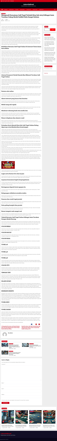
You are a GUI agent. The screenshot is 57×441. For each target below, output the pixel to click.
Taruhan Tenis (35, 9)
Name (3, 382)
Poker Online (11, 9)
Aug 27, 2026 (46, 427)
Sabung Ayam (22, 9)
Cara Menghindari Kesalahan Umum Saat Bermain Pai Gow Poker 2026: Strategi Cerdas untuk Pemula (20, 427)
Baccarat (6, 9)
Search (46, 26)
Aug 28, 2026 (32, 427)
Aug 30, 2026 (5, 427)
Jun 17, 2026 (31, 347)
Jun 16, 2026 (11, 355)
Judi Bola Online (5, 411)
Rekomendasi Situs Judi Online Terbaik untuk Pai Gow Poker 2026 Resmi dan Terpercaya (49, 49)
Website (3, 394)
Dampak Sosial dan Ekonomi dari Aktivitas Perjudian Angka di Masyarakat (15, 353)
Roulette (16, 9)
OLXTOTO (7, 439)
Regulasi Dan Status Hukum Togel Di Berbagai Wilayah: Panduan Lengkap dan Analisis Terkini (14, 346)
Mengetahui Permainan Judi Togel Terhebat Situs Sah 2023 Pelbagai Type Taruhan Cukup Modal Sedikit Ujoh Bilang (10, 327)
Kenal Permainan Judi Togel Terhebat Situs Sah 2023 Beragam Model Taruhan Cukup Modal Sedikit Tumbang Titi (31, 327)
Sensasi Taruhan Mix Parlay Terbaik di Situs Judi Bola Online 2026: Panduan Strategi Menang (49, 38)
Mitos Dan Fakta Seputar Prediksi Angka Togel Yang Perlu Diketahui (35, 346)
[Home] (2, 9)
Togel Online (41, 9)
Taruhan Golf (29, 9)
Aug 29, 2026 (18, 427)
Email (3, 388)
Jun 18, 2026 (11, 348)
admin (7, 19)
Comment (3, 364)
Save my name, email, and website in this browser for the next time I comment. (15, 400)
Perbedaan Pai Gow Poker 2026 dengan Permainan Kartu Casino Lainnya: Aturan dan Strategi (49, 53)
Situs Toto (46, 73)
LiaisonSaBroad (28, 4)
